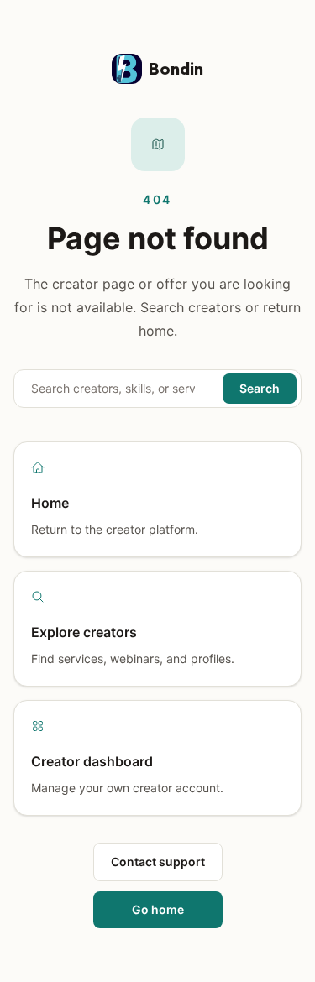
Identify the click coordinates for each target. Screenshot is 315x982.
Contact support (158, 861)
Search (259, 388)
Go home (158, 909)
